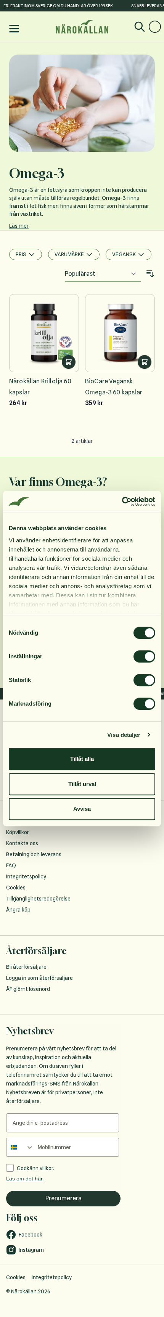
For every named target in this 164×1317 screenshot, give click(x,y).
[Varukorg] (155, 27)
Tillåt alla (82, 759)
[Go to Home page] (82, 26)
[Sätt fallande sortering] (150, 273)
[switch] (144, 656)
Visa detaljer (123, 735)
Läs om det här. (25, 1178)
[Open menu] (14, 29)
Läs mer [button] (19, 226)
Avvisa (82, 809)
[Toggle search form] (139, 27)
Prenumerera (63, 1198)
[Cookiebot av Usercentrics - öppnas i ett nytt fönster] (121, 502)
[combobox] (20, 1147)
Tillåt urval (82, 784)
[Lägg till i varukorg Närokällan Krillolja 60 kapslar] (69, 362)
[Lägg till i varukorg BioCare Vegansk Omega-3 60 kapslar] (144, 362)
